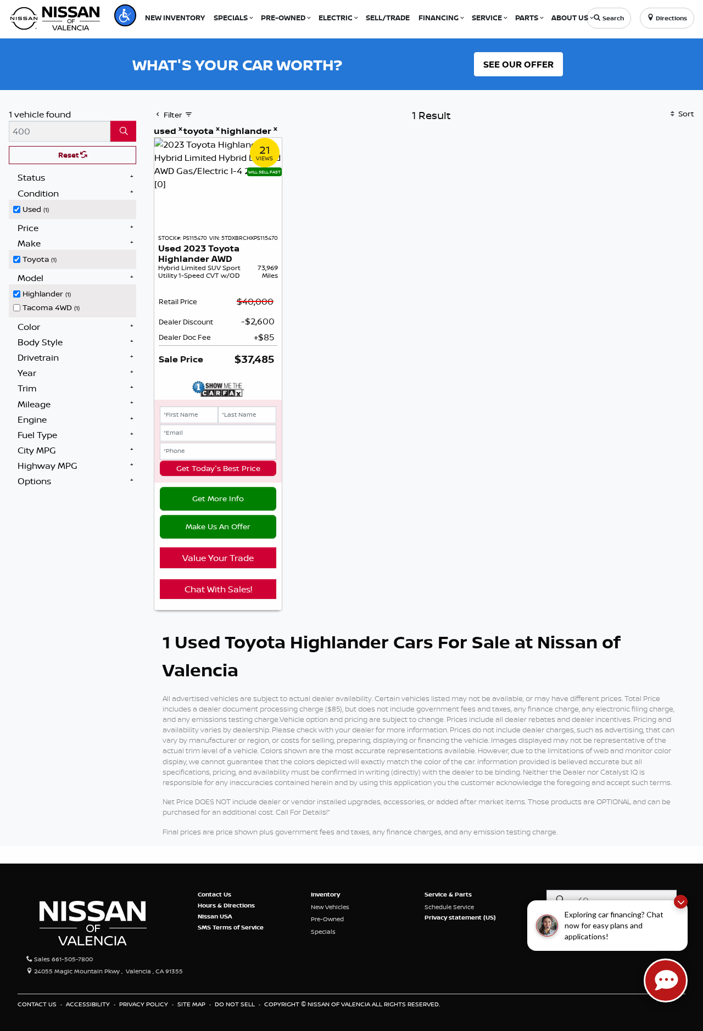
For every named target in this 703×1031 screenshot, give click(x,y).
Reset (69, 155)
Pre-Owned (327, 919)
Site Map (192, 1004)
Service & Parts (448, 894)
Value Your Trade (218, 558)
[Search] (123, 131)
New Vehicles (330, 907)
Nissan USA (215, 916)
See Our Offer (518, 64)
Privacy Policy (144, 1004)
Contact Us (214, 894)
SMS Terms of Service (231, 927)
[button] (125, 15)
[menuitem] (74, 208)
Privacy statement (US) (460, 917)
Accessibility (88, 1004)
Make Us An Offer (218, 526)
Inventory (325, 894)
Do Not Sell (235, 1004)
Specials (323, 931)
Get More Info (218, 498)
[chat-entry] (666, 980)
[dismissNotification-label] (681, 902)
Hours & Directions (226, 905)
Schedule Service (449, 907)
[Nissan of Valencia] (55, 17)
